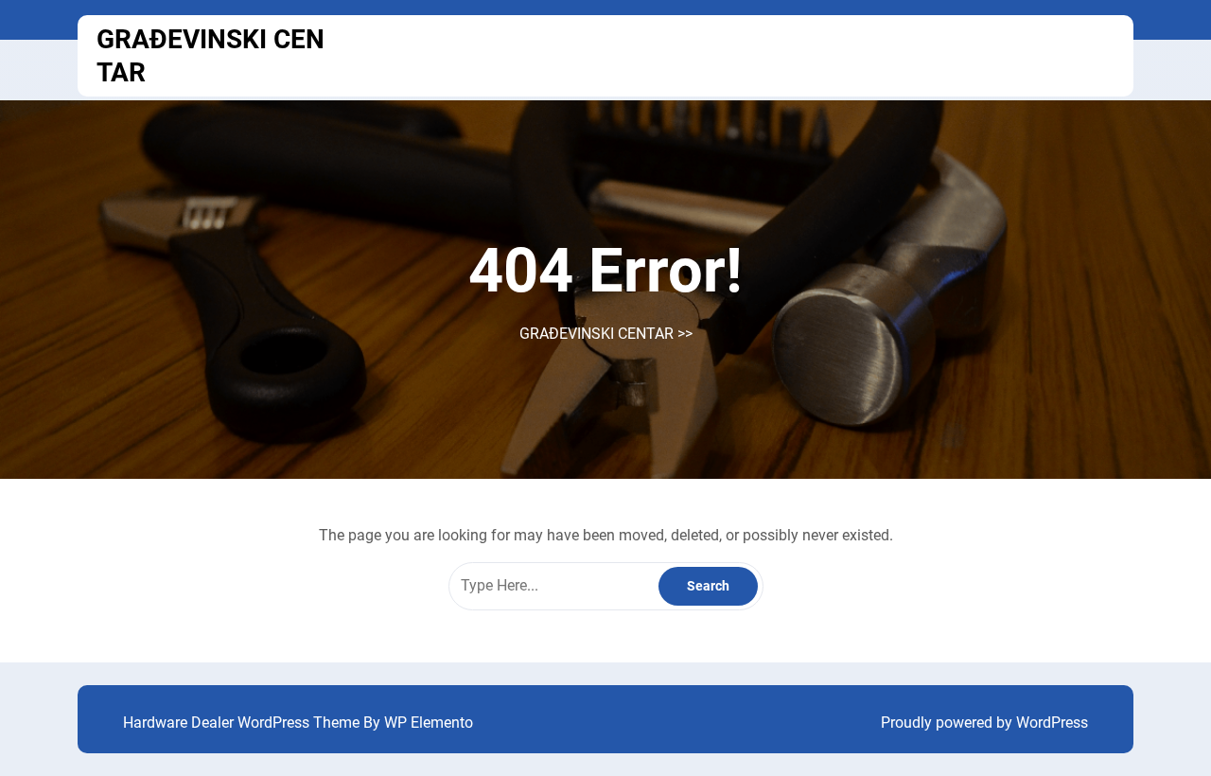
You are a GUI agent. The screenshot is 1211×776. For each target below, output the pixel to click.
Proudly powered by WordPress (984, 723)
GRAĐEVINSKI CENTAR (596, 334)
